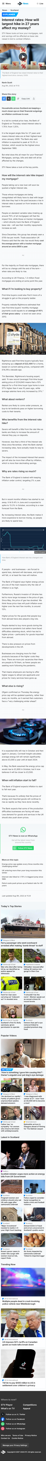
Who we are (6, 1435)
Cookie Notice (17, 1438)
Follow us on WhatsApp (15, 1424)
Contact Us (5, 1438)
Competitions (30, 1405)
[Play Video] (23, 56)
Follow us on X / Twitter (15, 1414)
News (4, 10)
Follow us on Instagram (15, 1429)
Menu (8, 3)
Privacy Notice (31, 1435)
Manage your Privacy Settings (15, 1445)
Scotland (14, 10)
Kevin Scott (7, 82)
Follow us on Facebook (15, 1419)
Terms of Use (17, 1435)
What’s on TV (8, 1408)
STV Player (7, 1405)
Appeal (26, 1408)
